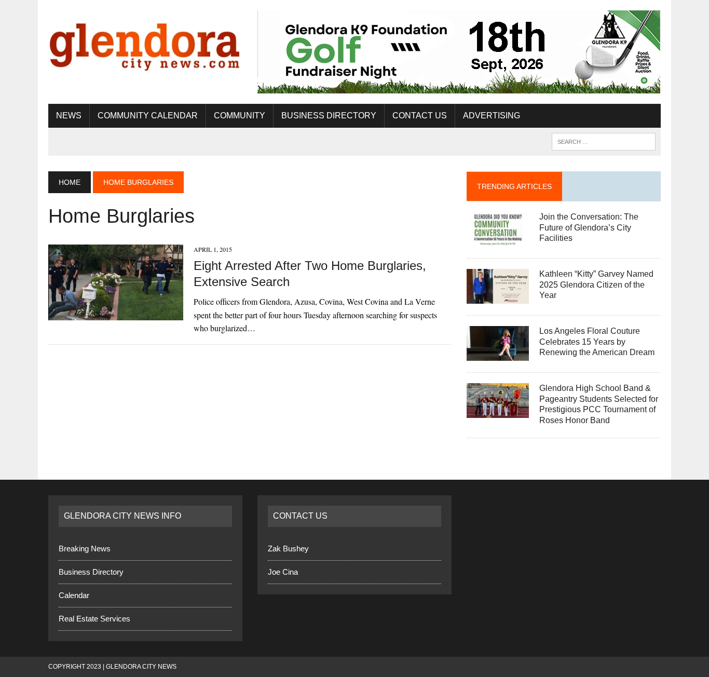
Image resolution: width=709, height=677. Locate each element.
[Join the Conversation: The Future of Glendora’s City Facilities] (498, 239)
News (68, 115)
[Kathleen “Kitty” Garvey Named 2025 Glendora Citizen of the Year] (498, 296)
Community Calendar (148, 115)
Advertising (491, 115)
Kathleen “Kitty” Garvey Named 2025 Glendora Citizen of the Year (596, 284)
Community (239, 115)
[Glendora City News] (145, 42)
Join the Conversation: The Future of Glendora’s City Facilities (588, 227)
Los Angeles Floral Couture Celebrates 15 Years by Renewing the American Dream (597, 342)
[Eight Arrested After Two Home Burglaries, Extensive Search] (115, 313)
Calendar (74, 595)
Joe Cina (283, 571)
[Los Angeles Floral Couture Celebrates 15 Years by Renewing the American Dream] (498, 353)
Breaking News (85, 548)
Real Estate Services (94, 618)
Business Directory (328, 115)
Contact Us (419, 115)
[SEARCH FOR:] (604, 141)
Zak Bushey (288, 548)
